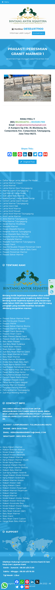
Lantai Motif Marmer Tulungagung (18, 214)
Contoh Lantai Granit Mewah (15, 201)
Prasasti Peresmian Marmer (15, 252)
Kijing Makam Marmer (12, 447)
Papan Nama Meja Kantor (14, 372)
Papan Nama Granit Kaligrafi (15, 382)
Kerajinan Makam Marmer (14, 465)
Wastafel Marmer (10, 226)
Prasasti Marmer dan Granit (15, 329)
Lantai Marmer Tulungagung (15, 203)
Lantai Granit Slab (10, 206)
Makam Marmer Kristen (13, 480)
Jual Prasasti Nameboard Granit (16, 367)
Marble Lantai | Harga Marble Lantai (19, 198)
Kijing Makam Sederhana (14, 478)
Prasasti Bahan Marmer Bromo (16, 326)
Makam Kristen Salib (12, 483)
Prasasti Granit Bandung (13, 331)
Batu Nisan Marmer (11, 357)
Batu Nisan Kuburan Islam (14, 511)
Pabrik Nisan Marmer (12, 346)
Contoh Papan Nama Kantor (15, 377)
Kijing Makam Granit (11, 485)
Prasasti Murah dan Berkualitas (16, 339)
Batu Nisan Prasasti (11, 341)
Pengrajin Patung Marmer (14, 387)
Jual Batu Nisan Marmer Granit (16, 352)
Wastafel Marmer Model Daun (16, 237)
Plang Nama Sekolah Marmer (16, 375)
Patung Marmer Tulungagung (16, 390)
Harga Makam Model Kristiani (16, 475)
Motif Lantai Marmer (12, 216)
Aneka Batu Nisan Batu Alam (16, 362)
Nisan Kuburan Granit (12, 349)
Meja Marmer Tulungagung (15, 221)
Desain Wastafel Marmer (14, 229)
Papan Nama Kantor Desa (14, 364)
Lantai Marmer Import (13, 183)
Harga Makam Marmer (13, 457)
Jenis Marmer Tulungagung (15, 219)
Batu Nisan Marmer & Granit (15, 354)
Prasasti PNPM (9, 323)
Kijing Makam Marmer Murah (16, 460)
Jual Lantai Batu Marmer (14, 196)
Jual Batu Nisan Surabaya (14, 344)
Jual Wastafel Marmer (12, 239)
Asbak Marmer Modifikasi (14, 224)
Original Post (29, 162)
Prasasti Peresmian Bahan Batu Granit (20, 249)
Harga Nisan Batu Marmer (14, 521)
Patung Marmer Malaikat (14, 385)
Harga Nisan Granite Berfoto (15, 467)
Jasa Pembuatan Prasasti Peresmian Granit (22, 247)
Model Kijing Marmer (12, 462)
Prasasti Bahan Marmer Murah (16, 318)
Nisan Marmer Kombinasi (14, 359)
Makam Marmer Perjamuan (15, 490)
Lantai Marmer (9, 185)
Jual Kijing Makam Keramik (14, 473)
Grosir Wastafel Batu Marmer (16, 234)
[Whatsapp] (51, 287)
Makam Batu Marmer (12, 470)
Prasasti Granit (9, 244)
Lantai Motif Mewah (11, 211)
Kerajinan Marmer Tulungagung (17, 231)
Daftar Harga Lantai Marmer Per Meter (20, 180)
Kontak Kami (38, 33)
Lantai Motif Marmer (12, 208)
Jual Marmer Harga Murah (14, 193)
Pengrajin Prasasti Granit (13, 380)
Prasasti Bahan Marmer (13, 254)
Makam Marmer (10, 493)
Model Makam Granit (12, 508)
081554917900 (33, 28)
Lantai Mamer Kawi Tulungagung (17, 188)
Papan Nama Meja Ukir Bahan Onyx (19, 369)
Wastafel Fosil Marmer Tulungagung (19, 242)
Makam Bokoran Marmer (14, 450)
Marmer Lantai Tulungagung (15, 191)
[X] (30, 154)
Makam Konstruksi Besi (13, 503)
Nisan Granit (8, 516)
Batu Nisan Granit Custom (14, 519)
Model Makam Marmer (13, 452)
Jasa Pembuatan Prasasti (14, 321)
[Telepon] (51, 292)
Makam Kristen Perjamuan (14, 488)
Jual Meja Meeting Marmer (15, 393)
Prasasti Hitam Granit (12, 334)
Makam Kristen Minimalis (14, 455)
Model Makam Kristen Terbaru (16, 498)
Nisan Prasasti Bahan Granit (15, 336)
